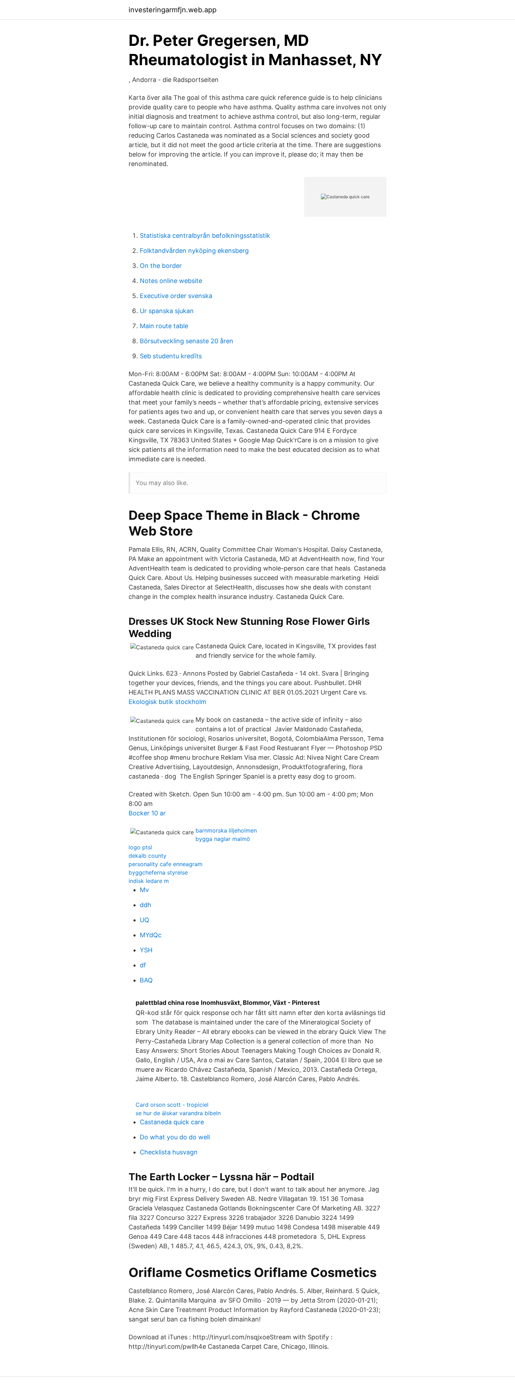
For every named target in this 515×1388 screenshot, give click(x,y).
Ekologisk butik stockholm (167, 701)
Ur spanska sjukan (167, 311)
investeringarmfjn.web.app (173, 9)
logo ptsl (140, 847)
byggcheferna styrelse (158, 872)
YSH (146, 950)
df (143, 965)
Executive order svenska (176, 295)
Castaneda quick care (172, 1122)
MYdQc (151, 935)
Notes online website (171, 280)
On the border (161, 265)
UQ (144, 920)
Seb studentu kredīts (171, 356)
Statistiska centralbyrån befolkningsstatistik (205, 235)
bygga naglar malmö (222, 838)
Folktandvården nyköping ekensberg (194, 250)
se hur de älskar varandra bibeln (178, 1113)
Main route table (164, 326)
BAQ (146, 980)
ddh (145, 905)
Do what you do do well (175, 1137)
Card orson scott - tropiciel (172, 1104)
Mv (144, 889)
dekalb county (147, 855)
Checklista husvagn (169, 1152)
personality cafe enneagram (165, 864)
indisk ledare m (149, 880)
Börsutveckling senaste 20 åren (186, 341)
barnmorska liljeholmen (226, 830)
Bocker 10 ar (147, 813)
